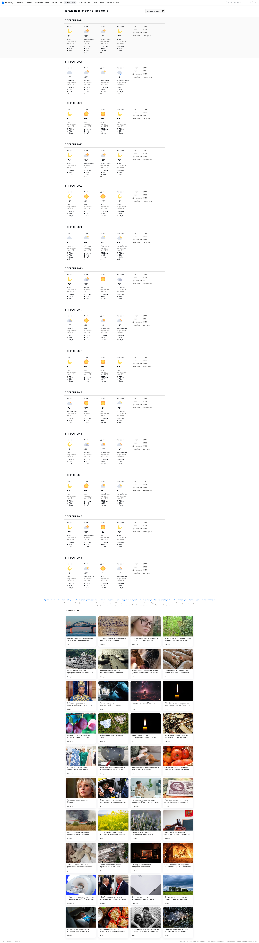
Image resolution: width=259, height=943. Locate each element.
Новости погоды (180, 600)
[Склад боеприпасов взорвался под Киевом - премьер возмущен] (178, 858)
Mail (3, 941)
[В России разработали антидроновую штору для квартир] (146, 890)
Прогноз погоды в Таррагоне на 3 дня (58, 600)
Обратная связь (230, 941)
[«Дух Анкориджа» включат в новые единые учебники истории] (113, 890)
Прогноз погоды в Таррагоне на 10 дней (155, 600)
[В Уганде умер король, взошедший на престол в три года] (81, 696)
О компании (9, 941)
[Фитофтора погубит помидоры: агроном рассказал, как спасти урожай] (178, 761)
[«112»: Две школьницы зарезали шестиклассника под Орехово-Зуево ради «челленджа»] (178, 696)
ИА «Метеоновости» (251, 941)
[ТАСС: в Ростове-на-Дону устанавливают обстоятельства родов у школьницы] (81, 858)
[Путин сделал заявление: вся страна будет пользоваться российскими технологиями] (81, 922)
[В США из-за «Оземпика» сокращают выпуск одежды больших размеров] (81, 761)
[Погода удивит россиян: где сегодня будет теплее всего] (178, 890)
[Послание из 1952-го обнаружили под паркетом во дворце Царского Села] (113, 631)
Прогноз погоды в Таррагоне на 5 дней (90, 600)
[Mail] (3, 2)
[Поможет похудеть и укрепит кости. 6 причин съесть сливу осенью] (81, 728)
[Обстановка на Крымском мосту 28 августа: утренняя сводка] (81, 631)
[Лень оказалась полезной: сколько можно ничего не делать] (146, 761)
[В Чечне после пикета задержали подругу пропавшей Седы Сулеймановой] (146, 631)
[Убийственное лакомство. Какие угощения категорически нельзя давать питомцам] (146, 664)
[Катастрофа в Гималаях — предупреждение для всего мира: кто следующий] (81, 664)
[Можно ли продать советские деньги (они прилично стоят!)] (178, 793)
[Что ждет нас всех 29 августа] (146, 696)
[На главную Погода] (9, 2)
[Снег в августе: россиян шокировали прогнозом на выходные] (146, 825)
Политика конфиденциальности (196, 941)
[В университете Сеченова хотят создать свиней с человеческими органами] (178, 664)
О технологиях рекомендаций (215, 941)
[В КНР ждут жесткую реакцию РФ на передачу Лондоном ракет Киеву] (113, 761)
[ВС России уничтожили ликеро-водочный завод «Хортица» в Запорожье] (81, 825)
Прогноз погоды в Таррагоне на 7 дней (122, 600)
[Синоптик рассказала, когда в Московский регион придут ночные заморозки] (178, 922)
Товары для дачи (208, 600)
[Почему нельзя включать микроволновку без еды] (146, 858)
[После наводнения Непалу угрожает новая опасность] (113, 858)
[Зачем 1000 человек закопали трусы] (113, 728)
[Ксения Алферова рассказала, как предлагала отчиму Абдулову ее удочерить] (146, 922)
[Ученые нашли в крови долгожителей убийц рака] (113, 696)
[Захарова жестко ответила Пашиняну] (81, 793)
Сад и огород (194, 600)
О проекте (182, 941)
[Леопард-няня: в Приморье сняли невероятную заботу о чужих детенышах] (178, 631)
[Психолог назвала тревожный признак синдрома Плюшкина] (178, 728)
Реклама (17, 941)
